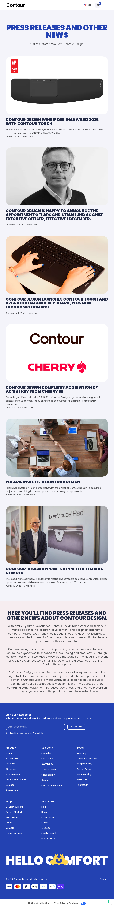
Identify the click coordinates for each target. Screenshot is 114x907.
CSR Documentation (51, 785)
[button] (87, 5)
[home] (16, 5)
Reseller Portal (48, 833)
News (44, 812)
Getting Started (14, 812)
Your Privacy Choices (66, 903)
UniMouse (10, 763)
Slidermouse (12, 769)
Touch (9, 753)
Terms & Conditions (87, 758)
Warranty (82, 753)
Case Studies (48, 817)
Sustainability (48, 774)
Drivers (9, 822)
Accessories (12, 790)
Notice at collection (39, 903)
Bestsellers (46, 753)
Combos (10, 785)
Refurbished (47, 758)
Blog (43, 807)
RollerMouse (12, 758)
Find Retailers (48, 838)
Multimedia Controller (16, 779)
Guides (44, 822)
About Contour (48, 769)
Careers (45, 780)
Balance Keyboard (15, 774)
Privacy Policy (84, 769)
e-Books (45, 828)
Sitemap (104, 879)
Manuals (10, 828)
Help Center (12, 817)
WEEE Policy (83, 779)
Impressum (82, 785)
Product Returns (14, 833)
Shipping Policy (84, 763)
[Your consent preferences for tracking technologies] (109, 902)
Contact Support (14, 807)
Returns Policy (84, 774)
